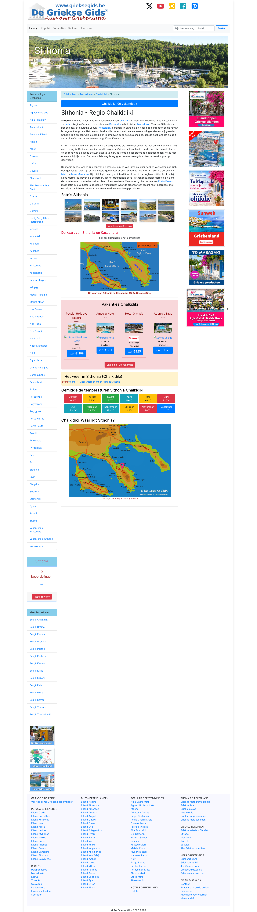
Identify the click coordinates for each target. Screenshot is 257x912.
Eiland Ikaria (88, 837)
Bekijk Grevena (38, 641)
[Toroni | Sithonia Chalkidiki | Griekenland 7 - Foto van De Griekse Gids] (92, 216)
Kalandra (35, 243)
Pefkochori (36, 396)
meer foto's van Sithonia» (120, 226)
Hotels (134, 891)
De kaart (73, 28)
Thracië (35, 880)
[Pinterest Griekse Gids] (194, 5)
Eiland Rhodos (39, 844)
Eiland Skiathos (39, 855)
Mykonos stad (139, 851)
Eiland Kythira (88, 858)
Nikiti (64, 174)
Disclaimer (186, 891)
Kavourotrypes (38, 280)
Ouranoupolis (37, 374)
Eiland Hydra (88, 833)
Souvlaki (185, 844)
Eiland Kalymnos (90, 848)
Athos (69, 124)
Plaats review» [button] (42, 596)
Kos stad (135, 841)
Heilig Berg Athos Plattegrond (39, 220)
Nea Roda (35, 323)
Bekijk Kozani (37, 677)
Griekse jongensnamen (193, 816)
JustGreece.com (190, 866)
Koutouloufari (138, 844)
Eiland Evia (87, 826)
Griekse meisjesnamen (193, 819)
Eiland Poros (88, 873)
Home (33, 28)
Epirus (34, 876)
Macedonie (86, 94)
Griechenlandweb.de (192, 873)
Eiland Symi (87, 880)
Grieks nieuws (188, 808)
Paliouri (34, 389)
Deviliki (34, 170)
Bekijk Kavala (37, 663)
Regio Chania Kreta (141, 819)
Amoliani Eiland (38, 134)
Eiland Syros (88, 883)
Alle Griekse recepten (193, 848)
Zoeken (222, 28)
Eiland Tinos (88, 887)
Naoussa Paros (139, 855)
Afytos (33, 105)
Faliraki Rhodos (139, 826)
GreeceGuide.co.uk (191, 869)
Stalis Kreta (137, 876)
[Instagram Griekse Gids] (172, 5)
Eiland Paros (38, 841)
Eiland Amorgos (90, 808)
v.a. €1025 (163, 350)
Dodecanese (38, 887)
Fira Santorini (138, 830)
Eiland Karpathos (40, 816)
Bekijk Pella (36, 685)
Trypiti (33, 520)
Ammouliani (36, 127)
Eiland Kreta (38, 826)
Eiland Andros (89, 812)
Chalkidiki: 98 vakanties (119, 364)
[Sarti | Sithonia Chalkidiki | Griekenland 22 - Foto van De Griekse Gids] (73, 204)
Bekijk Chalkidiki (39, 619)
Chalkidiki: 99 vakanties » (120, 103)
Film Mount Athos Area (39, 187)
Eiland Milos (88, 866)
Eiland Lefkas (38, 830)
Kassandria (36, 272)
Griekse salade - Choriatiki (195, 830)
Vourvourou (36, 546)
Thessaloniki (104, 127)
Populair (46, 28)
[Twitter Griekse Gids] (149, 5)
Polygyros (35, 411)
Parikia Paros (138, 866)
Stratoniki (35, 498)
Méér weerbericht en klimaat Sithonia (100, 381)
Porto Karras (165, 181)
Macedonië (143, 124)
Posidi (33, 433)
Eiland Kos (37, 823)
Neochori (35, 338)
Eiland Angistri (89, 816)
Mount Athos (37, 301)
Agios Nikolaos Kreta (142, 805)
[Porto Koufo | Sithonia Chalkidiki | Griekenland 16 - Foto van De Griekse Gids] (110, 216)
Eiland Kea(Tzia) (90, 855)
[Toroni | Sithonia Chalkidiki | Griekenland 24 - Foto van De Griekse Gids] (73, 216)
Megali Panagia (38, 294)
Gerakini (34, 203)
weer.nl (72, 381)
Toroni (33, 513)
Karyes (33, 258)
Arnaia (33, 141)
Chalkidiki (101, 94)
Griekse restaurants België (195, 801)
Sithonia (34, 469)
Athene (134, 808)
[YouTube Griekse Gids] (160, 5)
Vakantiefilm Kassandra (37, 529)
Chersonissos (138, 823)
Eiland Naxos (38, 837)
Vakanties (59, 28)
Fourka (33, 196)
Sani (32, 455)
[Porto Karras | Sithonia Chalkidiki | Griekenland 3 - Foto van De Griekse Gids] (92, 204)
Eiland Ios (86, 841)
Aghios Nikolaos (39, 112)
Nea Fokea (36, 309)
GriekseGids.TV (189, 862)
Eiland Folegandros (91, 830)
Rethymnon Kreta (140, 869)
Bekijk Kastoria (38, 656)
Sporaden (36, 894)
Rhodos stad (138, 873)
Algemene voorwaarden (194, 894)
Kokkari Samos (139, 837)
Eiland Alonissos (90, 805)
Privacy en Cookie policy (195, 887)
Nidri (133, 858)
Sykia (33, 506)
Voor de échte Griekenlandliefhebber (52, 801)
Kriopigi (34, 287)
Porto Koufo (36, 425)
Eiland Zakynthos (41, 858)
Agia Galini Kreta (140, 801)
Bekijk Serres (37, 699)
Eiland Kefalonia (40, 819)
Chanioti (34, 156)
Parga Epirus (138, 862)
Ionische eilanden (41, 891)
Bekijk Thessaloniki (40, 714)
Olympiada (36, 360)
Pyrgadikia (36, 447)
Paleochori (36, 382)
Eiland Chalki (88, 819)
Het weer (87, 28)
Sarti (32, 462)
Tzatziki (185, 841)
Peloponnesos (39, 869)
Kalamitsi (35, 236)
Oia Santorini (138, 833)
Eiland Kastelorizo (91, 851)
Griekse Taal (187, 805)
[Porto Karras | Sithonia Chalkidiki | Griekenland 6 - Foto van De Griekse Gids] (129, 216)
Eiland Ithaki (88, 844)
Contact (185, 883)
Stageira (34, 484)
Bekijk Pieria (36, 692)
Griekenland (70, 94)
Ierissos (34, 229)
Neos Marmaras (80, 174)
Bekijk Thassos (38, 707)
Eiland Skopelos (90, 876)
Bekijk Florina (37, 634)
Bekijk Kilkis (36, 670)
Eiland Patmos (89, 869)
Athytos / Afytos (140, 812)
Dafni (33, 163)
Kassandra (115, 124)
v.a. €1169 (77, 353)
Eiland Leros (88, 862)
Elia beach (35, 178)
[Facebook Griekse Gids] (183, 5)
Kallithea (34, 250)
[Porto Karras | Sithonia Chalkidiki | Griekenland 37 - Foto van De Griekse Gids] (110, 204)
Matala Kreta (138, 848)
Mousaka (186, 837)
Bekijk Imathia (37, 648)
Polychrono (36, 404)
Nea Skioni (36, 331)
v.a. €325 (134, 351)
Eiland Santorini (40, 851)
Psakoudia (35, 440)
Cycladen (36, 883)
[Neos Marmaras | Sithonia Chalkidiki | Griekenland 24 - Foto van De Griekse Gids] (148, 216)
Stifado (185, 833)
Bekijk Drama (37, 626)
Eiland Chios (88, 823)
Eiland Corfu (38, 812)
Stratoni (34, 491)
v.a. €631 (105, 350)
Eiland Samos (38, 848)
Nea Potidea (37, 316)
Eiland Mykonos (40, 833)
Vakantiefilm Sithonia (41, 538)
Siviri (32, 476)
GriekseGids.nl (189, 858)
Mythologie (187, 812)
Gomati (34, 210)
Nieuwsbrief (187, 898)
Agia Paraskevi (38, 119)
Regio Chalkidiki (140, 816)
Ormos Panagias (39, 367)
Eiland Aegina (88, 801)
